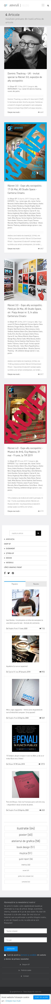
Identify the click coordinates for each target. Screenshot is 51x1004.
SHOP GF (7, 544)
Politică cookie (26, 970)
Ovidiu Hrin (11, 334)
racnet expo (23, 201)
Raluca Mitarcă (23, 336)
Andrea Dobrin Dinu (21, 203)
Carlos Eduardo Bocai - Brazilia (23, 348)
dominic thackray (35, 89)
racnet (10, 91)
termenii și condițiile (29, 955)
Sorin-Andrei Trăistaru (15, 220)
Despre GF (26, 964)
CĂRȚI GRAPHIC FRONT (13, 567)
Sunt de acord (41, 997)
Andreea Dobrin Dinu (21, 331)
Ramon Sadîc (21, 339)
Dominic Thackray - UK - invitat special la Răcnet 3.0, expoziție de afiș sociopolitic (25, 77)
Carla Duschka (12, 211)
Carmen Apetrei (23, 211)
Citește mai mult (13, 1000)
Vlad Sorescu (37, 218)
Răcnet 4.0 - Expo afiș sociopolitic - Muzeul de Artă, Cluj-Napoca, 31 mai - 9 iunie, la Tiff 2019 (25, 452)
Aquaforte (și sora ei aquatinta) (17, 666)
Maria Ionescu (30, 329)
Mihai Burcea (16, 218)
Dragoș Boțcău (16, 208)
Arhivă (14, 5)
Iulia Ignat (32, 213)
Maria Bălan (24, 213)
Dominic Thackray (14, 225)
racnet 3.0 (25, 89)
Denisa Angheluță (13, 213)
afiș (36, 86)
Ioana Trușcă (28, 220)
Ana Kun (18, 334)
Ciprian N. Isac (35, 211)
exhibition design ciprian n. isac (31, 225)
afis (29, 201)
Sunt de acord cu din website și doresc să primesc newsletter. (25, 957)
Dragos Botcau (19, 327)
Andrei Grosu (34, 334)
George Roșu (26, 208)
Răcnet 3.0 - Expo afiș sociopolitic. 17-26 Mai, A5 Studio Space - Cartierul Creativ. (25, 189)
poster (10, 228)
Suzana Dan (23, 216)
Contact (26, 976)
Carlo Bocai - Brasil (36, 223)
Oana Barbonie (36, 208)
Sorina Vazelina (26, 218)
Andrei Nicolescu (18, 206)
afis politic (16, 91)
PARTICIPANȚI (12, 89)
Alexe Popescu (33, 203)
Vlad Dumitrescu (19, 329)
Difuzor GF (13, 86)
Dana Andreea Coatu (35, 331)
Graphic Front (13, 628)
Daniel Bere (29, 327)
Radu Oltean (31, 216)
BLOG (25, 5)
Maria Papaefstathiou (21, 223)
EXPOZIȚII (11, 201)
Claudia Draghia (29, 206)
